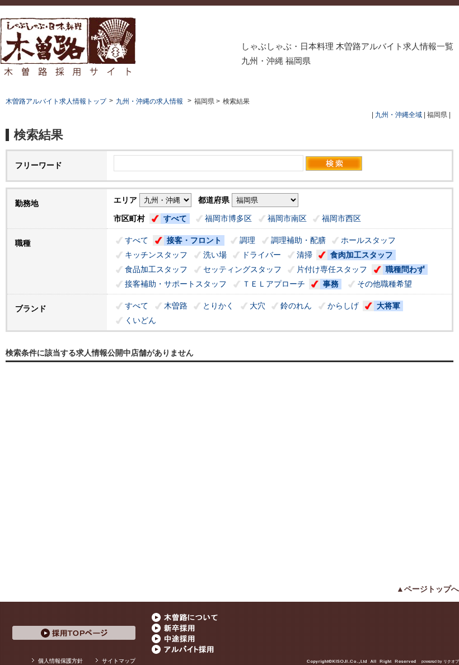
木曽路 (176, 305)
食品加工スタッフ (156, 269)
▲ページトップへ (427, 588)
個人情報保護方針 (60, 661)
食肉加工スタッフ (361, 254)
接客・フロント (194, 240)
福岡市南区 (287, 218)
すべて (175, 218)
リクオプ (451, 661)
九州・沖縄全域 (398, 115)
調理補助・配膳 (298, 240)
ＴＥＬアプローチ (273, 283)
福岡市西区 (341, 218)
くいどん (140, 320)
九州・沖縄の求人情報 (150, 101)
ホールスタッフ (368, 240)
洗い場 (215, 254)
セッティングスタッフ (242, 269)
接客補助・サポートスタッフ (176, 283)
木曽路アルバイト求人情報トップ (56, 101)
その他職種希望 (384, 283)
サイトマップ (118, 661)
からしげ (343, 305)
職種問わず (405, 269)
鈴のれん (296, 305)
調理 (247, 240)
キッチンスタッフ (156, 254)
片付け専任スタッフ (332, 269)
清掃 (304, 254)
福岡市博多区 (228, 218)
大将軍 (388, 305)
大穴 (257, 305)
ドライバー (261, 254)
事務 (331, 283)
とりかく (218, 305)
